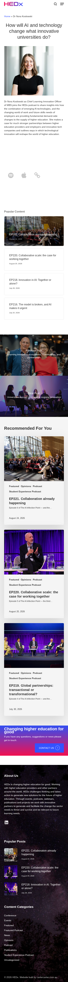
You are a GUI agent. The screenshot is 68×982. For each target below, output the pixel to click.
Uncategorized (11, 960)
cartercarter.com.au (47, 977)
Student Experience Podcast (25, 491)
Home (7, 16)
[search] (55, 4)
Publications (10, 950)
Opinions (26, 486)
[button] (62, 4)
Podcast (37, 486)
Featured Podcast (13, 930)
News (7, 935)
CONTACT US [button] (46, 748)
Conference (10, 915)
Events (7, 920)
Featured (14, 486)
